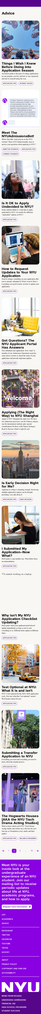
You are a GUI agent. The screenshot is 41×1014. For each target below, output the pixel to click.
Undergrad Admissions (14, 1000)
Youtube (6, 943)
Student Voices (26, 83)
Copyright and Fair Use (14, 968)
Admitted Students (10, 149)
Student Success (11, 1011)
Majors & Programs (28, 838)
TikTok (5, 948)
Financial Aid (8, 1004)
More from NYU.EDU (12, 996)
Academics (7, 919)
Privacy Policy (9, 964)
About (5, 960)
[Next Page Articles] (37, 851)
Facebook (7, 939)
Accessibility (9, 973)
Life (3, 915)
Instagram (7, 931)
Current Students (10, 154)
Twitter (6, 935)
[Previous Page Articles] (3, 851)
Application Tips (9, 83)
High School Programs (14, 1007)
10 (32, 851)
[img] (20, 40)
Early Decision (26, 499)
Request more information (15, 907)
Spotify (6, 952)
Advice (5, 923)
